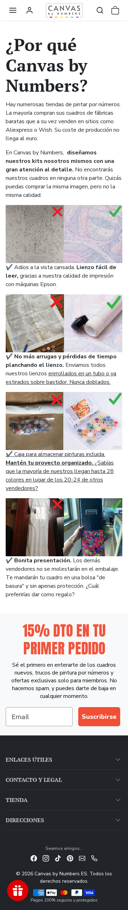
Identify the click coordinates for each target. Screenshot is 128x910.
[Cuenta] (29, 10)
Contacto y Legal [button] (34, 780)
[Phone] (94, 857)
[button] (12, 10)
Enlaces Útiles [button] (29, 759)
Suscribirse (99, 716)
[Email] (82, 857)
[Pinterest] (70, 857)
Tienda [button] (17, 800)
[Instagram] (46, 857)
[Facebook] (34, 857)
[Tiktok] (58, 857)
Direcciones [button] (25, 820)
